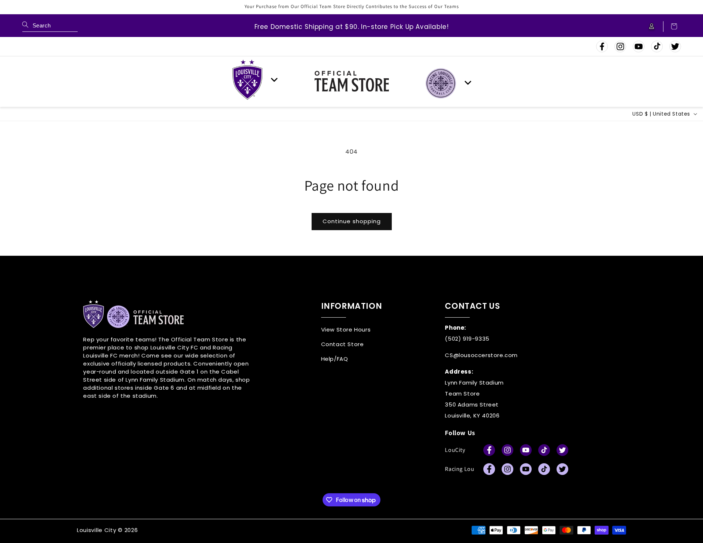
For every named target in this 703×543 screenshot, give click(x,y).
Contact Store (342, 344)
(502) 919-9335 (467, 338)
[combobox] (50, 26)
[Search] (25, 24)
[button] (670, 26)
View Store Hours (346, 329)
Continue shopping (352, 221)
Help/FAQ (334, 359)
